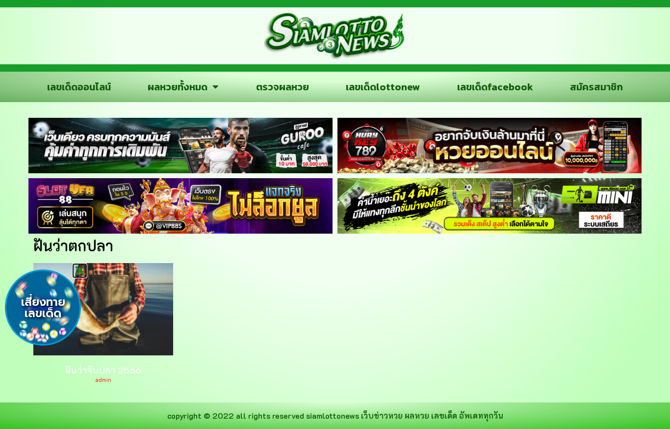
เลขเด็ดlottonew (383, 87)
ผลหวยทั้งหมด (177, 87)
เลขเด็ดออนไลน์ (79, 87)
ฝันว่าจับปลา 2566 (103, 370)
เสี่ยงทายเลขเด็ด (43, 308)
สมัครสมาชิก (596, 87)
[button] (80, 271)
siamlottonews (332, 415)
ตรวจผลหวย (282, 87)
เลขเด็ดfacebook (495, 87)
